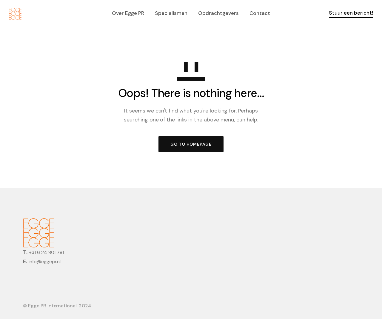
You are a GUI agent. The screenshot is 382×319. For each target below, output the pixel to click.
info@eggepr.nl (45, 261)
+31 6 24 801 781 (46, 252)
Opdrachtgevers (218, 13)
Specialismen (171, 13)
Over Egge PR (128, 13)
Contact (259, 13)
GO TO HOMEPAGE (191, 144)
